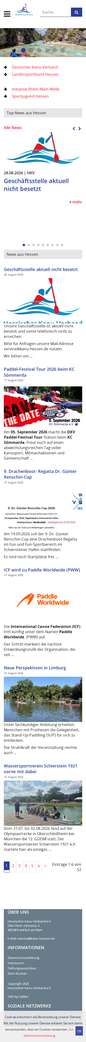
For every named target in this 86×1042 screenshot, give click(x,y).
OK (79, 1031)
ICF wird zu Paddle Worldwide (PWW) (42, 570)
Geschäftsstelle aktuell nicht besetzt (41, 269)
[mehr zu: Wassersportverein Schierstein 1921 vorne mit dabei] (43, 802)
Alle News (13, 127)
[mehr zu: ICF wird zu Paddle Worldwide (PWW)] (43, 601)
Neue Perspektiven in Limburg (35, 668)
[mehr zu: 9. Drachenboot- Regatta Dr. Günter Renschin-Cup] (43, 508)
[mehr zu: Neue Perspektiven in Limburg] (43, 698)
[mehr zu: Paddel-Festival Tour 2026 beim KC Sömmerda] (43, 406)
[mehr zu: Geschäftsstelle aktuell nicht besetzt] (43, 149)
